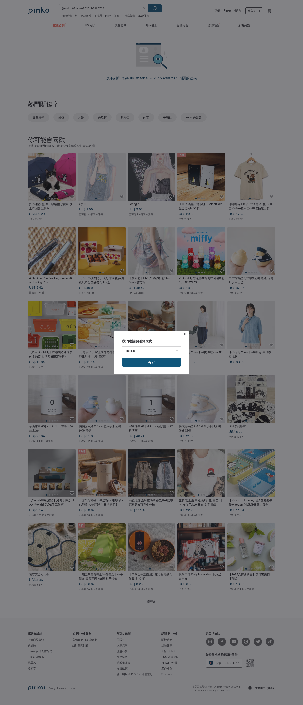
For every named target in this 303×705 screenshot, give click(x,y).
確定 (151, 362)
